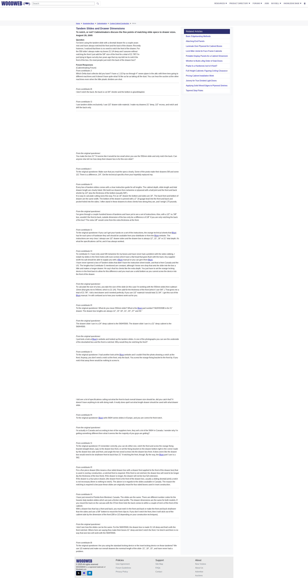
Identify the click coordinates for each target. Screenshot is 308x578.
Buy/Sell (275, 3)
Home (78, 23)
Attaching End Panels (195, 41)
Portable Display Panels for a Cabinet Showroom (207, 56)
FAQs (157, 568)
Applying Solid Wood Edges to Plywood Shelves (206, 86)
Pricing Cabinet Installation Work (200, 76)
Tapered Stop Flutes (194, 90)
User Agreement (123, 564)
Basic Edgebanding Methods (198, 36)
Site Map (159, 564)
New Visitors (200, 564)
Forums (256, 3)
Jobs (267, 3)
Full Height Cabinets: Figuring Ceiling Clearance (207, 71)
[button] (78, 573)
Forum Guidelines (123, 568)
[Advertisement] (154, 14)
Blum (174, 233)
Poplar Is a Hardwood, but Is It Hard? (201, 66)
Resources (219, 3)
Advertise (199, 572)
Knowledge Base (292, 3)
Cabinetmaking (102, 23)
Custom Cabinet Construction (119, 23)
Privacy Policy (122, 572)
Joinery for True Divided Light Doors (201, 81)
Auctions (199, 576)
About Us (199, 568)
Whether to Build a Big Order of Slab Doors (204, 61)
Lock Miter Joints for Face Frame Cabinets (204, 51)
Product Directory (239, 3)
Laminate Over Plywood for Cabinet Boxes (204, 46)
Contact (158, 572)
